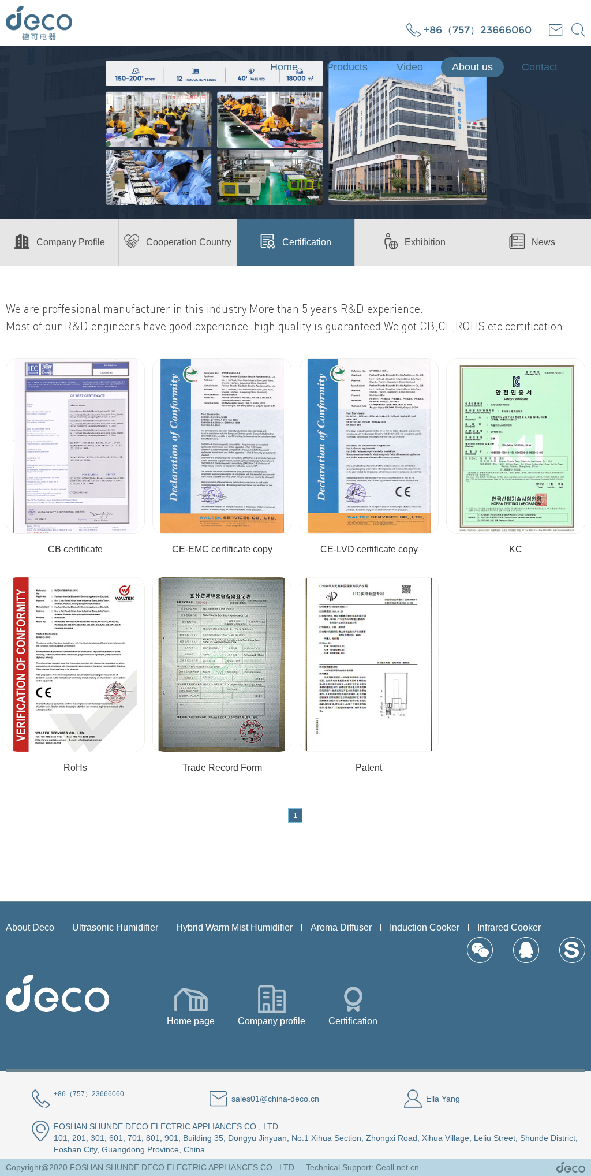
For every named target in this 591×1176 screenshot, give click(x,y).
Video (410, 67)
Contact (540, 67)
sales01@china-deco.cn (275, 1098)
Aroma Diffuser (341, 927)
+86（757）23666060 (478, 30)
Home (284, 67)
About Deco (30, 927)
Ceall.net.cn (397, 1167)
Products (347, 67)
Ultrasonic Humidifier (115, 927)
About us (472, 67)
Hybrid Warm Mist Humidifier (234, 927)
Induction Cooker (424, 927)
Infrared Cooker (509, 927)
